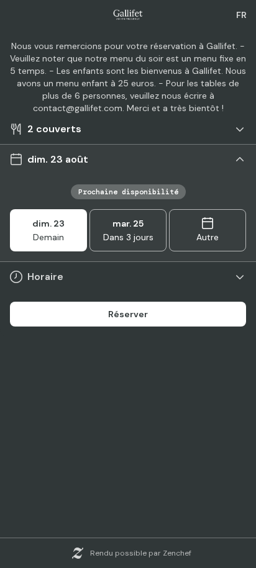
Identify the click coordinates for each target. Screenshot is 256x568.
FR (241, 14)
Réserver (128, 314)
